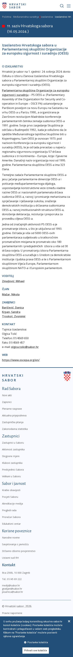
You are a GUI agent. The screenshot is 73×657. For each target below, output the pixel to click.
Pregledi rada (9, 510)
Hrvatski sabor (18, 6)
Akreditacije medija (12, 503)
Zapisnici (7, 402)
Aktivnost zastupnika (13, 449)
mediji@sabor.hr (11, 585)
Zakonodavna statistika (15, 428)
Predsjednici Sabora (13, 469)
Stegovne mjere (11, 456)
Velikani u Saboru (11, 476)
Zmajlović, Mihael (13, 281)
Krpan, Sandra (11, 312)
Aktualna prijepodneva (14, 415)
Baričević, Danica (13, 307)
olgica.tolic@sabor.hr (25, 347)
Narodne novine (11, 537)
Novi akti (7, 395)
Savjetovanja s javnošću (15, 544)
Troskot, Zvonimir (14, 316)
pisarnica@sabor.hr (12, 591)
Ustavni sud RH (10, 557)
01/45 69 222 (14, 579)
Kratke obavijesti (11, 490)
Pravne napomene (12, 613)
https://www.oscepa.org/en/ (21, 360)
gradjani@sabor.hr (12, 588)
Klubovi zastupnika (12, 462)
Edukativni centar (11, 523)
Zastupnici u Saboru (13, 442)
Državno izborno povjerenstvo (18, 551)
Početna (6, 16)
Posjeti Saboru (10, 496)
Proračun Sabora (11, 517)
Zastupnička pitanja (12, 422)
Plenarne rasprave (12, 408)
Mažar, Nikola (11, 294)
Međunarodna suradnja (26, 16)
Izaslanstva (47, 16)
